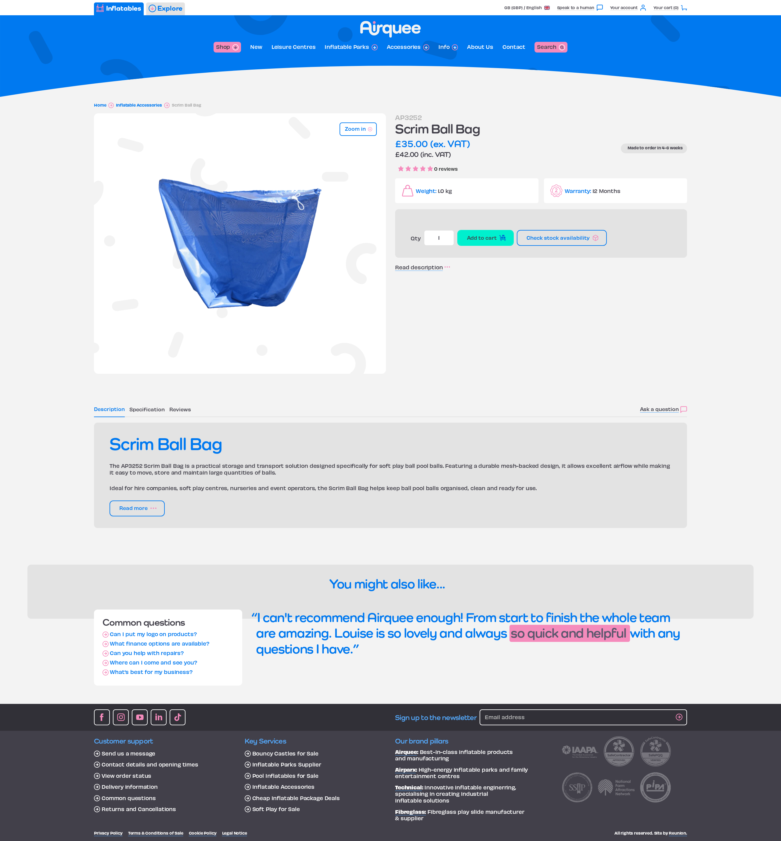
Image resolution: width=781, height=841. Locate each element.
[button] (527, 7)
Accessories (404, 46)
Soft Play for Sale (276, 809)
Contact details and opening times (150, 764)
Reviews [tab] (180, 409)
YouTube (140, 717)
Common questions (129, 798)
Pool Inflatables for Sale (285, 775)
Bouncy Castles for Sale (285, 753)
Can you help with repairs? (147, 653)
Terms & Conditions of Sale (155, 833)
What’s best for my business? (151, 671)
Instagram (121, 717)
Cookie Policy (203, 833)
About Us (480, 46)
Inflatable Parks (347, 46)
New (256, 46)
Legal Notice (234, 833)
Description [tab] (109, 409)
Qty (416, 238)
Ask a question (659, 409)
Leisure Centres (294, 46)
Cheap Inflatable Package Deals (296, 798)
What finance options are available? (159, 643)
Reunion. (678, 833)
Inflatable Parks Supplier (286, 764)
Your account (624, 7)
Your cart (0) (665, 7)
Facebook (102, 717)
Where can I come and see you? (153, 662)
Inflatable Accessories (139, 105)
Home (100, 105)
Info (443, 46)
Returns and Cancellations (139, 809)
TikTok (177, 717)
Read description (419, 267)
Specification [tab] (147, 409)
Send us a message (128, 753)
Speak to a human (575, 7)
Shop (223, 46)
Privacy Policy (108, 833)
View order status (126, 775)
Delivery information (130, 786)
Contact (513, 46)
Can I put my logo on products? (153, 634)
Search (546, 46)
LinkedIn (159, 717)
